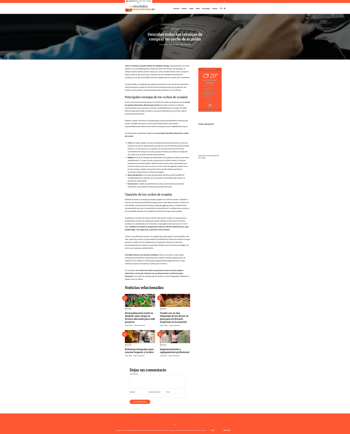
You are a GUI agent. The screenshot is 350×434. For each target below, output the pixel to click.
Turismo (214, 8)
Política (184, 8)
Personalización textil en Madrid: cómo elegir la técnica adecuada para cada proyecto (140, 317)
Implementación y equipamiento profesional (174, 351)
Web (168, 392)
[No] (348, 430)
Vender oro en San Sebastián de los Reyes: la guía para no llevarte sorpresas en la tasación (174, 317)
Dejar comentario (185, 44)
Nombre (133, 392)
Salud (198, 8)
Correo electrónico (154, 392)
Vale (213, 430)
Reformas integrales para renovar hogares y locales (139, 351)
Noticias (176, 8)
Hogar (191, 8)
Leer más (226, 430)
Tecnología (206, 8)
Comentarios (134, 374)
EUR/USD (216, 155)
